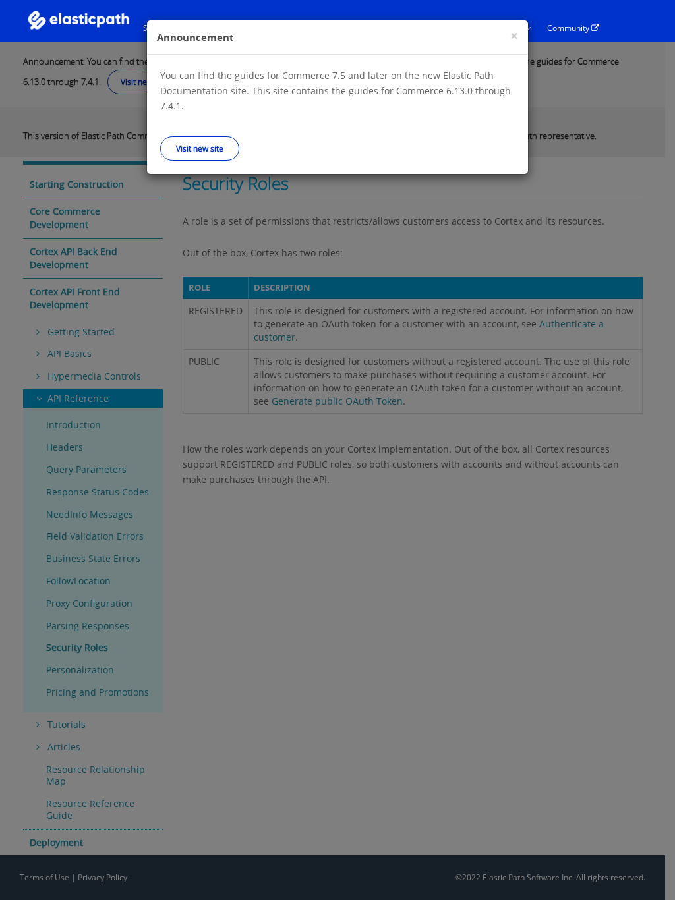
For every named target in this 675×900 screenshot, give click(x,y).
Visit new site (199, 148)
